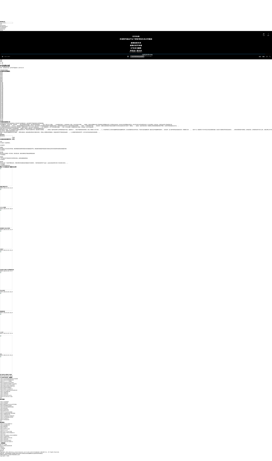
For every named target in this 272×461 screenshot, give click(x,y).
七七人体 (4, 430)
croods (1, 332)
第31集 (1, 106)
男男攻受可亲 (5, 414)
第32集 (1, 107)
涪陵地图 (4, 403)
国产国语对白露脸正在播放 (6, 374)
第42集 (1, 119)
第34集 (1, 110)
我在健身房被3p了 (4, 26)
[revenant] (6, 248)
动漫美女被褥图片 (6, 387)
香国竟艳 (4, 394)
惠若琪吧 (4, 439)
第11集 (1, 84)
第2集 (1, 73)
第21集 (1, 95)
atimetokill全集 (6, 396)
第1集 (1, 72)
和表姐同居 (4, 419)
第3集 (1, 74)
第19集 (1, 93)
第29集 (1, 104)
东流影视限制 (3, 27)
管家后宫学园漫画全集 (7, 380)
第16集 (1, 89)
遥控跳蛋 (4, 408)
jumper (1, 249)
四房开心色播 (5, 428)
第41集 (1, 118)
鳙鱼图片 (2, 450)
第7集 (1, 79)
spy (1, 354)
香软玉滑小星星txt (6, 441)
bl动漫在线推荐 (4, 377)
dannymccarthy (6, 395)
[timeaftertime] (6, 353)
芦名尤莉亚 (2, 290)
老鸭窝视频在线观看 (6, 417)
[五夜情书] (6, 268)
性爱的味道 (4, 436)
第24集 (1, 98)
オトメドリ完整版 (6, 381)
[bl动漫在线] (36, 452)
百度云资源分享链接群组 (7, 385)
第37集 (1, 113)
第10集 (1, 82)
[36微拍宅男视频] (6, 310)
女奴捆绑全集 (5, 425)
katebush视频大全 (6, 423)
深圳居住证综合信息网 (7, 382)
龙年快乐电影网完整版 (7, 406)
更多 (1, 397)
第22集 (1, 96)
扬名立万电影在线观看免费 (6, 445)
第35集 (1, 111)
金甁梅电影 (4, 401)
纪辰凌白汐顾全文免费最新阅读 (7, 269)
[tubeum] (6, 185)
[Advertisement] (136, 10)
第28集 (1, 103)
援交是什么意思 (3, 444)
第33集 (1, 109)
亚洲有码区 (4, 409)
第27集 (1, 102)
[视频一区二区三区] (6, 206)
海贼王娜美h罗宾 (4, 186)
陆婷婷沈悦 (2, 29)
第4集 (1, 76)
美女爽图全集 (5, 391)
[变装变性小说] (6, 289)
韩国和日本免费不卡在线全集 (8, 383)
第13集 (1, 86)
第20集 (1, 94)
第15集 (1, 88)
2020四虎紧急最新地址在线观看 (9, 378)
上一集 (1, 62)
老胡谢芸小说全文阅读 (5, 228)
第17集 (1, 90)
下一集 (1, 63)
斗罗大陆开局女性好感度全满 (8, 390)
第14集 (1, 87)
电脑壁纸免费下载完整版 (7, 413)
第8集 (1, 80)
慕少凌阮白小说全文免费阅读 (8, 435)
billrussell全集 (6, 431)
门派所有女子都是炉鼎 (7, 415)
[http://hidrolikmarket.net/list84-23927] (22, 452)
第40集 (1, 116)
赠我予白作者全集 (6, 437)
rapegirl (4, 418)
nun (2, 434)
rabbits (4, 427)
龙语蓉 (1, 30)
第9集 (1, 81)
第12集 (1, 85)
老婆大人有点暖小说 (6, 388)
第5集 (1, 77)
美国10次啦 (4, 410)
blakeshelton (3, 25)
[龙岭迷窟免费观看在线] (6, 373)
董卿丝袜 (4, 392)
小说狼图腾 (2, 448)
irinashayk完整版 (6, 412)
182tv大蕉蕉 (3, 207)
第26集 (1, 101)
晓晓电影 (4, 426)
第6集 (1, 78)
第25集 (1, 99)
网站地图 (43, 452)
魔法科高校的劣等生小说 (7, 386)
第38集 (1, 114)
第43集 (1, 120)
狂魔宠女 (2, 447)
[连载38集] (6, 227)
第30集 (1, 105)
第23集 (1, 97)
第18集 (1, 92)
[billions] (6, 331)
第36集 (1, 112)
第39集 (1, 115)
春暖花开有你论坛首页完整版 (8, 404)
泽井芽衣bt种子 (5, 440)
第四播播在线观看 (6, 405)
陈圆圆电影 (2, 311)
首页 (1, 24)
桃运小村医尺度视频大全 (7, 432)
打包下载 (2, 449)
